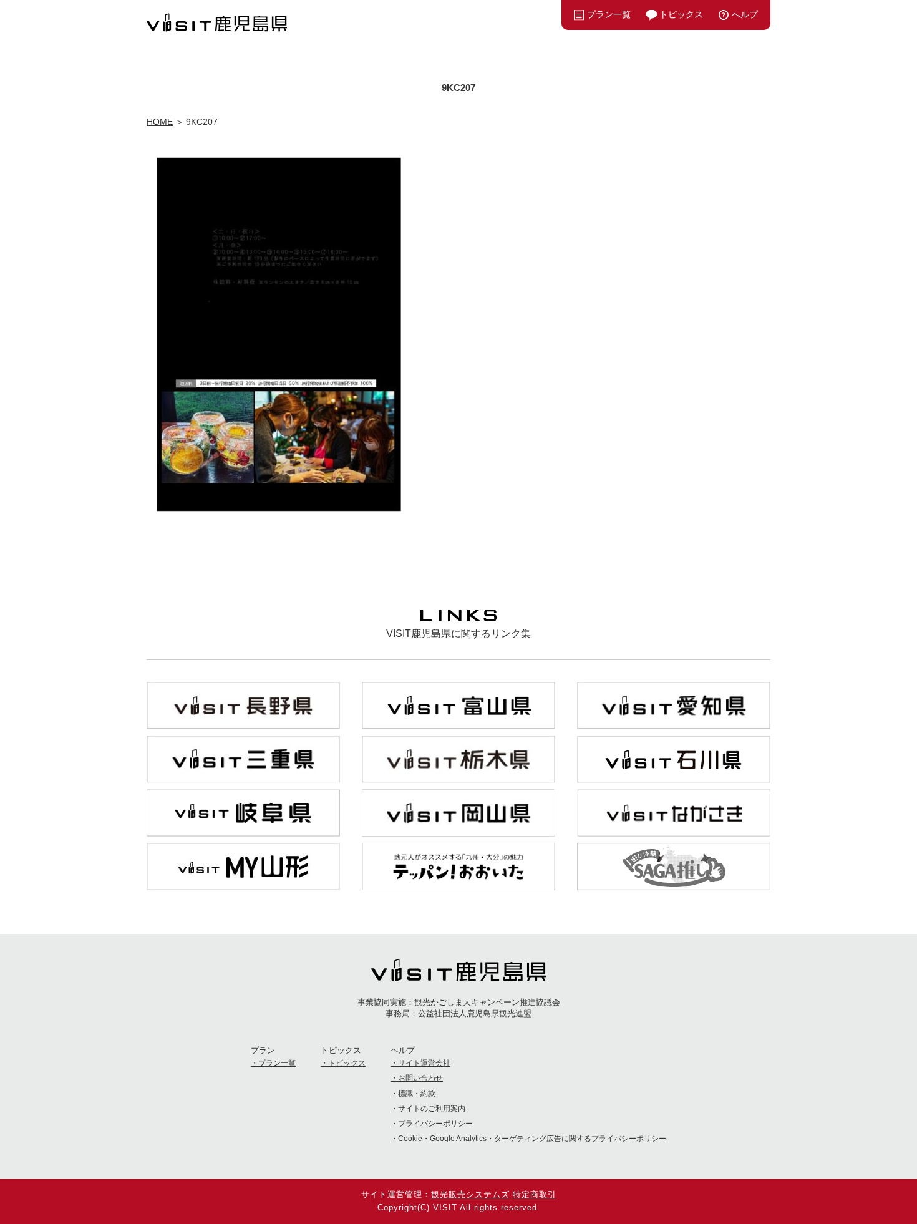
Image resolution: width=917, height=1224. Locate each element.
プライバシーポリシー (435, 1123)
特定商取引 (534, 1194)
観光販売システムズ (470, 1194)
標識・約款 (416, 1093)
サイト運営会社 (424, 1063)
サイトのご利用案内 (431, 1108)
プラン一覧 (609, 14)
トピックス (681, 14)
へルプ (745, 14)
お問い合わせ (420, 1078)
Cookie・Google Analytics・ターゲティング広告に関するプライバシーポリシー (532, 1138)
